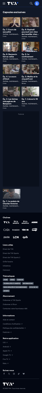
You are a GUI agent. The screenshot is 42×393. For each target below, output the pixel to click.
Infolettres (7, 266)
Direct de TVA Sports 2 (11, 257)
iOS (4, 342)
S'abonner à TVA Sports (12, 300)
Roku (5, 363)
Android (6, 347)
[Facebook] (4, 373)
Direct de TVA (8, 249)
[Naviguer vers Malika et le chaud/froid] (30, 74)
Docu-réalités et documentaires (15, 287)
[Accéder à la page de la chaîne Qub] (25, 237)
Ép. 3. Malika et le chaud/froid (29, 77)
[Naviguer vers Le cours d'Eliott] (11, 74)
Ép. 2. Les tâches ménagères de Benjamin (10, 101)
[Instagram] (14, 373)
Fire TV (5, 359)
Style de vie (34, 287)
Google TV (7, 355)
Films (5, 279)
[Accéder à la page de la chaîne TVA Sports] (16, 222)
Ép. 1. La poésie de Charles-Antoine (11, 202)
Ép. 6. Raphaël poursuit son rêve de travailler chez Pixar (30, 33)
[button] (4, 3)
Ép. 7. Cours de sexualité (9, 30)
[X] (9, 373)
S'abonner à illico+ (10, 304)
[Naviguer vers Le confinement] (30, 52)
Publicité (6, 332)
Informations (28, 283)
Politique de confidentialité (13, 328)
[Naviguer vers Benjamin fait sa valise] (11, 52)
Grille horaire (8, 262)
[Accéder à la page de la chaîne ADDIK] (34, 222)
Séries (12, 279)
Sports (6, 291)
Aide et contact (9, 320)
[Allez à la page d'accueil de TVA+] (12, 3)
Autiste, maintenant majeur (10, 35)
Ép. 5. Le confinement (27, 55)
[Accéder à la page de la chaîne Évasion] (16, 229)
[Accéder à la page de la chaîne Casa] (6, 229)
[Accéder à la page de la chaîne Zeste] (6, 237)
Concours (6, 270)
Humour (20, 279)
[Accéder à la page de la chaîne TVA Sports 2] (25, 222)
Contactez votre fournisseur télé (15, 308)
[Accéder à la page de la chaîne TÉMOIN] (25, 229)
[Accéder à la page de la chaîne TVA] (6, 222)
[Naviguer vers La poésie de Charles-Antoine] (11, 199)
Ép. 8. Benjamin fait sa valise (10, 55)
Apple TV (6, 351)
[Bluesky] (23, 373)
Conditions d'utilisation (12, 324)
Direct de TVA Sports (11, 253)
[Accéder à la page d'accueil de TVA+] (8, 384)
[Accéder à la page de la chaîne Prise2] (34, 229)
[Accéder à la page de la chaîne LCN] (16, 237)
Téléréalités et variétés (12, 283)
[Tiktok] (19, 373)
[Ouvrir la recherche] (31, 3)
